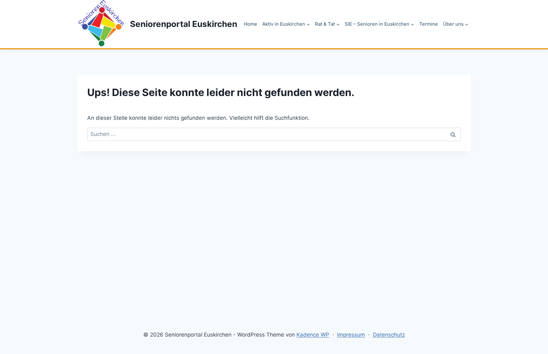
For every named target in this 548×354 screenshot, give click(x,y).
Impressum (351, 334)
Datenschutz (389, 334)
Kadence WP (313, 334)
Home (250, 24)
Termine (428, 24)
